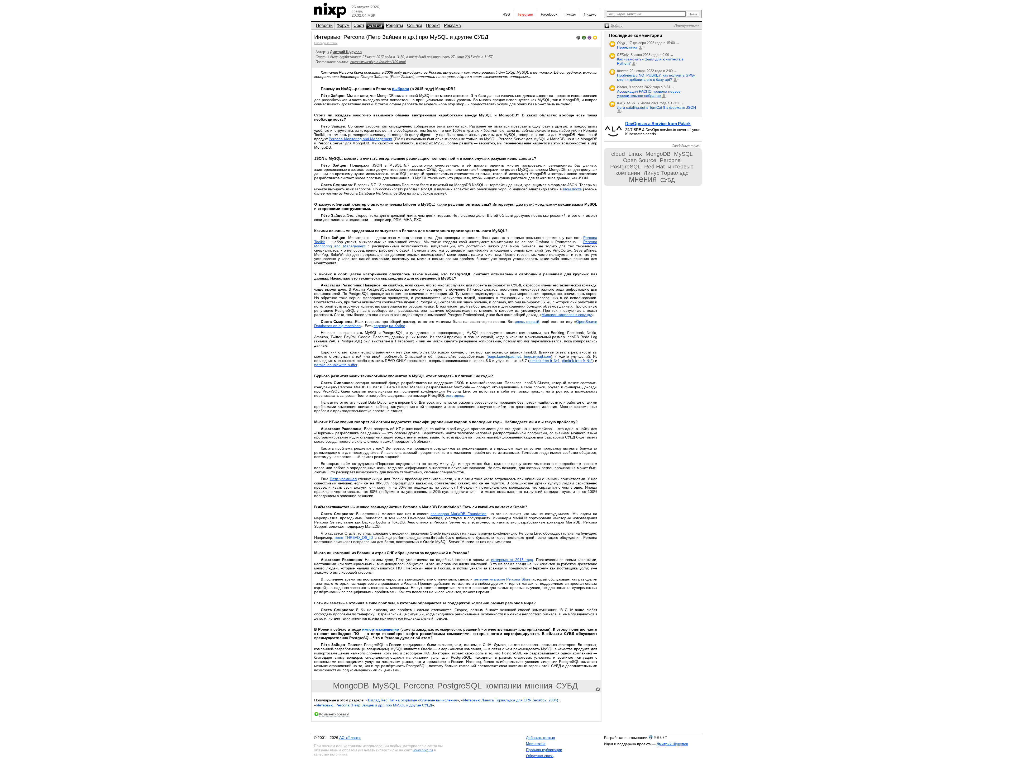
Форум (343, 25)
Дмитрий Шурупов (672, 744)
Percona (418, 685)
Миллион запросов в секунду (567, 315)
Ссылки (414, 25)
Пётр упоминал (343, 479)
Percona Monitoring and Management (360, 139)
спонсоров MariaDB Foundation (458, 514)
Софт (358, 25)
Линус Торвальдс (666, 173)
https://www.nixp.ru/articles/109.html (378, 62)
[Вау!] (595, 37)
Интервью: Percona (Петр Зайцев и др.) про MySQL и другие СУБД (374, 705)
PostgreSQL (459, 685)
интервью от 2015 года (512, 560)
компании (503, 685)
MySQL (386, 685)
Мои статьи (536, 744)
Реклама (452, 25)
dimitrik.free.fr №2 (577, 360)
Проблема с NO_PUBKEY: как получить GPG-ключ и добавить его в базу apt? (656, 77)
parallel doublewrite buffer (335, 365)
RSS (506, 14)
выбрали (400, 89)
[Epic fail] (578, 37)
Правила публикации (544, 750)
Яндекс (590, 14)
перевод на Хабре (389, 326)
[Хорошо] (589, 37)
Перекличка (627, 47)
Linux (635, 154)
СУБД (567, 685)
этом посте (572, 189)
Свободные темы (325, 43)
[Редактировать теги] (598, 689)
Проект (433, 25)
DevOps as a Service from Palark (658, 123)
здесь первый (527, 321)
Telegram (525, 14)
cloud (618, 154)
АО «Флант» (350, 737)
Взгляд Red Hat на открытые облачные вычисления (412, 700)
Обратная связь (539, 756)
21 (644, 47)
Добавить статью (540, 737)
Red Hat (654, 166)
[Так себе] (584, 37)
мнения (539, 685)
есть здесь (455, 395)
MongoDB (351, 685)
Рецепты (394, 25)
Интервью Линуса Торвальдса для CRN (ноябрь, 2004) (510, 700)
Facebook (549, 14)
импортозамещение (380, 629)
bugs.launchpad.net (504, 356)
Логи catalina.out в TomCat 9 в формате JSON (656, 107)
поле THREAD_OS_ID (354, 537)
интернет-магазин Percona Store (502, 579)
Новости (324, 25)
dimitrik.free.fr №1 (544, 360)
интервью (681, 166)
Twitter (570, 14)
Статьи (375, 25)
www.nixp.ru (423, 750)
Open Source (639, 160)
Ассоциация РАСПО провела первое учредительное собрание (649, 93)
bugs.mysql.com (537, 356)
